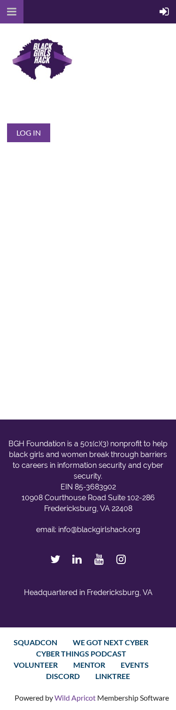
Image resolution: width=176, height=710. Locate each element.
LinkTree (112, 676)
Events (135, 664)
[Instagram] (121, 559)
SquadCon (35, 642)
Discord (63, 676)
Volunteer (36, 664)
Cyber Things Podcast (81, 653)
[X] (55, 559)
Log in (28, 132)
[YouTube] (99, 559)
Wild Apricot (75, 697)
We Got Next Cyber (110, 642)
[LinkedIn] (77, 559)
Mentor (89, 664)
